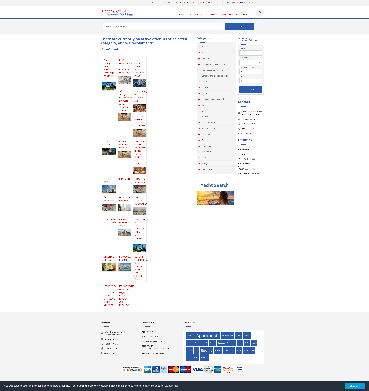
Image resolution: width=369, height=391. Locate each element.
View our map (247, 133)
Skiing (204, 163)
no (228, 3)
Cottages (221, 343)
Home (240, 343)
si (211, 3)
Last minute (207, 151)
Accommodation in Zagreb (213, 99)
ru (245, 3)
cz (253, 3)
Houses (189, 350)
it (180, 3)
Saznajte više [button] (171, 386)
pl (261, 3)
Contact (212, 343)
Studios (218, 350)
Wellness (206, 134)
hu (220, 3)
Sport (204, 52)
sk (237, 3)
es (188, 3)
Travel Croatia (249, 350)
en (164, 3)
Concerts (205, 93)
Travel (204, 140)
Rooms (206, 350)
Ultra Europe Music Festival (213, 64)
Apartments (207, 335)
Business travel (208, 128)
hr (156, 3)
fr (196, 3)
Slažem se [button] (355, 386)
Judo (204, 105)
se (204, 3)
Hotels (254, 343)
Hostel (204, 81)
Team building (208, 169)
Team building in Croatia (212, 70)
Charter (205, 157)
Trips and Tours (208, 122)
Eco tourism (231, 343)
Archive (205, 46)
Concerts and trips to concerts (215, 75)
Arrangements (208, 146)
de (172, 3)
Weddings (206, 87)
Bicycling (205, 58)
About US (190, 336)
